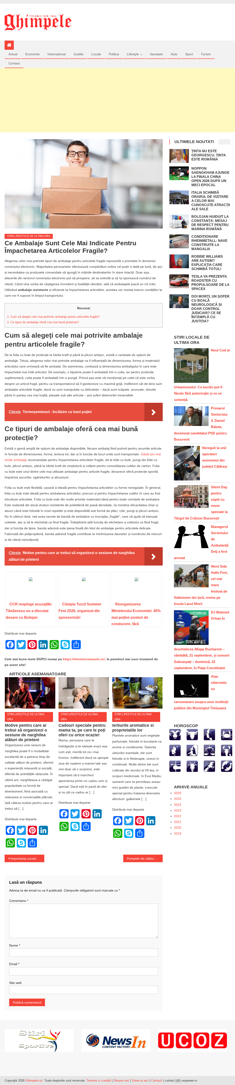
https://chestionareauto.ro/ (84, 659)
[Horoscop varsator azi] (209, 766)
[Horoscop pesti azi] (226, 766)
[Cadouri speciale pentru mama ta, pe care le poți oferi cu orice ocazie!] (84, 693)
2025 (177, 799)
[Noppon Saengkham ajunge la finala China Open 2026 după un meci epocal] (179, 173)
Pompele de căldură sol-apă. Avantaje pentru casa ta (145, 858)
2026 (177, 793)
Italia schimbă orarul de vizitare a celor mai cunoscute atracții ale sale (210, 200)
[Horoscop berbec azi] (175, 734)
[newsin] (115, 1040)
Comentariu (18, 901)
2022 (177, 816)
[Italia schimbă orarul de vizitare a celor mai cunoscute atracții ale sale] (179, 197)
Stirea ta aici (140, 1080)
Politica (114, 54)
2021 (177, 822)
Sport (189, 54)
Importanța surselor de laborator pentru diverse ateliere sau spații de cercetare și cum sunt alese (27, 858)
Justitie (78, 54)
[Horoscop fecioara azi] (192, 750)
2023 (177, 810)
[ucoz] (192, 1040)
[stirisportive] (39, 1040)
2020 (177, 827)
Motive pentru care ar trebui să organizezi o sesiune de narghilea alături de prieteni (26, 732)
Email (14, 964)
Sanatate (156, 54)
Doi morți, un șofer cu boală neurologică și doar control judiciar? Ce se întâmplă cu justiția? (210, 308)
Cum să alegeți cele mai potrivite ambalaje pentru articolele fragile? (53, 316)
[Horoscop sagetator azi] (175, 766)
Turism (206, 54)
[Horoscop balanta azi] (209, 750)
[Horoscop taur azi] (192, 734)
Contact (14, 63)
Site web (15, 983)
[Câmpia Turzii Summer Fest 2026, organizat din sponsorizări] (84, 588)
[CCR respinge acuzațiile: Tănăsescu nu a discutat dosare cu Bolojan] (31, 588)
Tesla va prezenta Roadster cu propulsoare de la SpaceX (210, 282)
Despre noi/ (121, 1080)
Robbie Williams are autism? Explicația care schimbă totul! (207, 262)
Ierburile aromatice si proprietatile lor (133, 727)
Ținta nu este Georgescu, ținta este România (208, 155)
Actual (12, 54)
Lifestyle (133, 54)
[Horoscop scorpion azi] (226, 750)
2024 (177, 804)
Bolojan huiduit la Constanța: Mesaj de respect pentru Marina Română (210, 223)
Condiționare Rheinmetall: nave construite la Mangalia (209, 243)
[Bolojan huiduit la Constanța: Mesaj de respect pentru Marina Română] (179, 222)
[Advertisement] (117, 100)
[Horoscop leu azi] (175, 750)
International (57, 54)
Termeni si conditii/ (99, 1080)
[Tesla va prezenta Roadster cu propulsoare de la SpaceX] (179, 281)
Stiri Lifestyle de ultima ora (28, 236)
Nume (14, 945)
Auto (174, 54)
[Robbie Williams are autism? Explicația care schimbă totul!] (179, 261)
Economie (32, 54)
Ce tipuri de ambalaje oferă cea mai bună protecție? (43, 322)
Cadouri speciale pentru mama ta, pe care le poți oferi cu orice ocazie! (82, 730)
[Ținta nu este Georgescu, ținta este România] (179, 156)
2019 (177, 833)
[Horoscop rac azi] (226, 734)
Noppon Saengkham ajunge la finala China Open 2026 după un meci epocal (210, 176)
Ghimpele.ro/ (33, 1080)
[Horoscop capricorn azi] (192, 766)
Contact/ (156, 1080)
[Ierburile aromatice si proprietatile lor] (137, 693)
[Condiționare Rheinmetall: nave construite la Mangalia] (179, 241)
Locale (96, 54)
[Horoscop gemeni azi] (209, 734)
